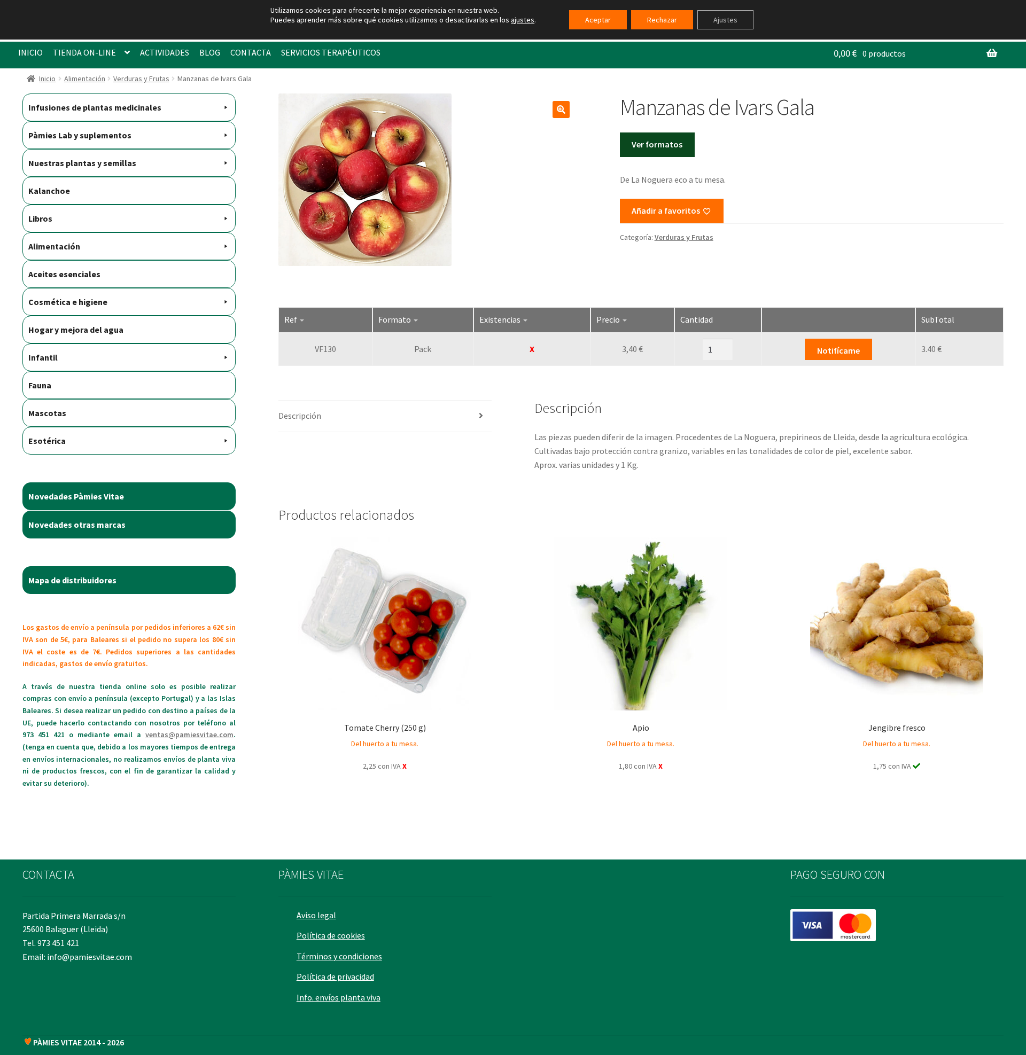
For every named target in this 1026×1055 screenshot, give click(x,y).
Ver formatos (657, 144)
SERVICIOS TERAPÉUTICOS (330, 52)
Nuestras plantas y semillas (82, 163)
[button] (561, 109)
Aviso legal (316, 915)
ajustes (522, 20)
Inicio (47, 78)
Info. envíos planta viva (338, 997)
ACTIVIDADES (164, 52)
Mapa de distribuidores (72, 580)
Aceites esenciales (64, 274)
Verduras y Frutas (141, 78)
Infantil (43, 357)
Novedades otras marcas (77, 524)
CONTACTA (250, 52)
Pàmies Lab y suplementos (79, 135)
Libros (40, 218)
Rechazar (662, 20)
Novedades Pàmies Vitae (76, 496)
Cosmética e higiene (67, 301)
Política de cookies (331, 935)
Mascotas (47, 413)
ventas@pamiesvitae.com (189, 734)
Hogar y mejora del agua (75, 329)
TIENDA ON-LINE (84, 52)
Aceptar (598, 20)
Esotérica (47, 440)
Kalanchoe (49, 190)
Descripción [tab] (299, 415)
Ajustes (725, 20)
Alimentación (84, 78)
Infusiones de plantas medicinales (94, 107)
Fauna (39, 385)
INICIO (30, 52)
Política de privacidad (335, 976)
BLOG (209, 52)
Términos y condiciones (339, 956)
